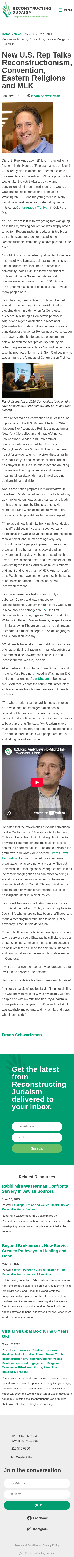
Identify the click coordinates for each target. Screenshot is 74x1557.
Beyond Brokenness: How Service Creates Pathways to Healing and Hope (35, 1250)
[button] (65, 10)
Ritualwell (8, 1371)
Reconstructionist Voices (18, 1209)
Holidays (7, 1354)
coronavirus (22, 1350)
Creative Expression (45, 1350)
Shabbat (22, 1371)
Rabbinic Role (56, 1269)
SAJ (45, 610)
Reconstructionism (14, 1358)
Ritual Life (50, 1367)
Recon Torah (54, 1354)
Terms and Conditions (28, 1545)
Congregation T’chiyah (32, 207)
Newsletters (36, 1354)
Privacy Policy (51, 1545)
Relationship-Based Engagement (23, 1363)
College (19, 1205)
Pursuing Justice (34, 1269)
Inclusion (21, 1354)
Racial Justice (60, 1205)
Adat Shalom (39, 678)
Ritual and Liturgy (30, 1367)
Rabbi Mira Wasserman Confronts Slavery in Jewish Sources (35, 1189)
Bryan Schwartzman (45, 95)
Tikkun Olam (45, 1274)
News (18, 34)
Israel (17, 1269)
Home (6, 34)
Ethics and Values (37, 1205)
